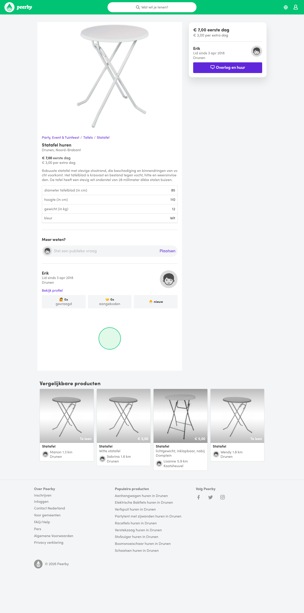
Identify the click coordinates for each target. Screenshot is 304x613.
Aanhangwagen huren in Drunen (141, 495)
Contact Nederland (49, 508)
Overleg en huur (230, 67)
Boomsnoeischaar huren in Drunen (143, 543)
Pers (37, 529)
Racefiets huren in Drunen (136, 523)
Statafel (103, 137)
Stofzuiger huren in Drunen (136, 536)
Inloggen (41, 501)
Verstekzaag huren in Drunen (138, 530)
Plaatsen (167, 251)
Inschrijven (42, 495)
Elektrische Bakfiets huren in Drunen (144, 502)
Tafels (88, 137)
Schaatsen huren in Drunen (137, 550)
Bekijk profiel (52, 290)
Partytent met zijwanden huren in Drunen (148, 516)
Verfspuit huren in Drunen (135, 509)
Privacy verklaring (48, 542)
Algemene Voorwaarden (53, 536)
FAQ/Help (42, 522)
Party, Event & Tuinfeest (60, 137)
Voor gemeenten (47, 515)
